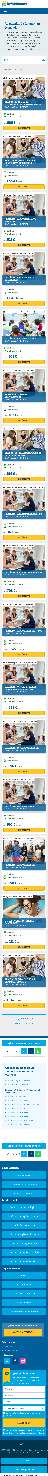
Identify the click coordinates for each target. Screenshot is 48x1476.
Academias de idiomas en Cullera (17, 1116)
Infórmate (24, 128)
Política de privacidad (10, 1433)
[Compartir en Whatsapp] (38, 1051)
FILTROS (6, 60)
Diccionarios (24, 1302)
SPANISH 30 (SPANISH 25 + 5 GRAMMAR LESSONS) (20, 980)
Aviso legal (24, 1460)
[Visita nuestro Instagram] (23, 1361)
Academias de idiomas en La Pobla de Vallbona (22, 1104)
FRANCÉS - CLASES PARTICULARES (23, 514)
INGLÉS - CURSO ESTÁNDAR (19, 806)
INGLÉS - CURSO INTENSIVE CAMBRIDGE (19, 922)
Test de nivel (24, 1284)
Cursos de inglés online (25, 1243)
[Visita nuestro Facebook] (15, 1361)
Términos (25, 1433)
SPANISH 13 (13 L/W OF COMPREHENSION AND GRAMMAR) (23, 103)
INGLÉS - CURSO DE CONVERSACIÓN (23, 572)
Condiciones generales (24, 1469)
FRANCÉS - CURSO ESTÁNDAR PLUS (23, 631)
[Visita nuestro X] (7, 1361)
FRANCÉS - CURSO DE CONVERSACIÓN (16, 395)
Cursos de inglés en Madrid (25, 1252)
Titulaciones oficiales (24, 1293)
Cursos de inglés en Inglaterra (24, 1207)
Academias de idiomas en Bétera (17, 1112)
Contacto (7, 1346)
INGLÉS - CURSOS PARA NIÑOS (21, 338)
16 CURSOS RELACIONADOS (25, 1043)
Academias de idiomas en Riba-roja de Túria (21, 1120)
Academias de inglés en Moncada (17, 1080)
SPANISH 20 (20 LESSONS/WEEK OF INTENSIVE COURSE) (23, 454)
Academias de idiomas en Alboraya (18, 1100)
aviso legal (20, 1413)
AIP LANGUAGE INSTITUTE (18, 107)
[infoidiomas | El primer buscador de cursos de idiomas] (17, 4)
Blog (24, 1275)
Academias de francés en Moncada (18, 1084)
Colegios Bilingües (24, 1193)
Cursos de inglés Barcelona (25, 1261)
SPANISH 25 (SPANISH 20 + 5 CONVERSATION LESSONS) (20, 161)
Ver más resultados (24, 1021)
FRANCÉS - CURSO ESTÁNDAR (20, 865)
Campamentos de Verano (25, 1311)
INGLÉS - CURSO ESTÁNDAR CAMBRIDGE (19, 278)
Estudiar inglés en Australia (25, 1234)
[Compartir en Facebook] (31, 1051)
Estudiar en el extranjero (24, 1183)
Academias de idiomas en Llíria (16, 1108)
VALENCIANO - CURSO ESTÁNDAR (22, 748)
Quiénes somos (10, 1350)
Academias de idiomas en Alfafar (17, 1124)
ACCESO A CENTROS (23, 1332)
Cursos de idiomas (24, 1174)
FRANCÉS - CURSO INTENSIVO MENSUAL (20, 220)
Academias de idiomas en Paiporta (18, 1097)
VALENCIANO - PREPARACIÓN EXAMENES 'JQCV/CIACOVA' (20, 688)
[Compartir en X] (24, 1051)
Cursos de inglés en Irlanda (25, 1216)
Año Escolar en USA (25, 1225)
